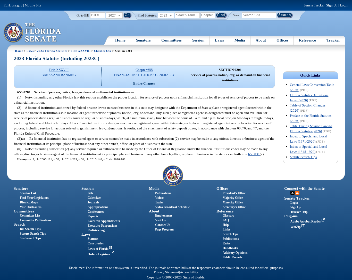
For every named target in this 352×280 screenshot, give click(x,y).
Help (226, 225)
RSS (297, 193)
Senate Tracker (297, 198)
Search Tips (230, 234)
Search (237, 15)
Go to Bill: (83, 15)
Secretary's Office (234, 207)
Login (344, 5)
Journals (93, 202)
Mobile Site (33, 5)
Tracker (333, 40)
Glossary (228, 215)
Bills (90, 193)
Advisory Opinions (235, 252)
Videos (159, 198)
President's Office (234, 193)
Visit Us (160, 220)
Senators (143, 40)
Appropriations (98, 207)
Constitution (96, 243)
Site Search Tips (30, 238)
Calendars (94, 198)
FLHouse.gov (13, 5)
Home (120, 40)
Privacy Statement (166, 272)
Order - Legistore (99, 254)
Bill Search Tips (30, 229)
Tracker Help (299, 212)
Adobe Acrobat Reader (306, 221)
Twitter (292, 193)
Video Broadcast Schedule (172, 207)
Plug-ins (291, 216)
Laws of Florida (98, 249)
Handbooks (230, 248)
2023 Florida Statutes (52, 50)
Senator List (28, 193)
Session (198, 40)
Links (226, 229)
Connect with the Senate (304, 188)
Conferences (96, 211)
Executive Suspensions (103, 225)
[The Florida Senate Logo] (33, 33)
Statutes (93, 239)
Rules (226, 243)
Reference (307, 40)
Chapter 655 (102, 50)
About (261, 40)
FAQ (226, 220)
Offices (282, 40)
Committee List (30, 215)
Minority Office (233, 202)
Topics (159, 202)
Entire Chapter (144, 83)
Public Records (232, 257)
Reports (93, 216)
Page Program (164, 229)
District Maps (29, 202)
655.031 (254, 154)
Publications (163, 193)
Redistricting (96, 230)
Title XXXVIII (80, 50)
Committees (171, 40)
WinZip (295, 227)
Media (239, 40)
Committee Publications (35, 220)
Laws (219, 40)
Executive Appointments (104, 221)
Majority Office (233, 198)
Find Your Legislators (34, 198)
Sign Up (332, 5)
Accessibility (189, 272)
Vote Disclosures (30, 207)
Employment (163, 215)
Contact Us (162, 225)
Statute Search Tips (303, 157)
